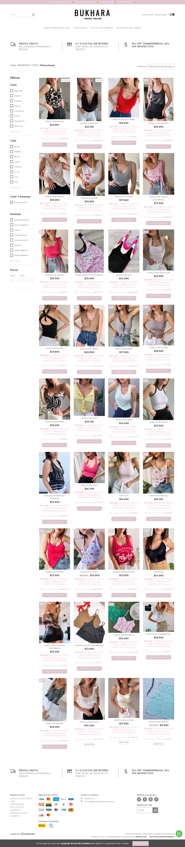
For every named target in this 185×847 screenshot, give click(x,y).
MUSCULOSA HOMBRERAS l (158, 634)
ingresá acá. (141, 837)
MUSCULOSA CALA (89, 485)
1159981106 (89, 798)
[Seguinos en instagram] (139, 799)
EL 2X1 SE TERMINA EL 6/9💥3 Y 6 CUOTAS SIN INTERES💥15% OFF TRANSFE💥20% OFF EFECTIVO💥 (92, 2)
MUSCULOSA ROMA (89, 123)
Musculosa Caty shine (124, 119)
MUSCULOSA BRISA (124, 420)
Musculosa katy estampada (89, 275)
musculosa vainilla (159, 123)
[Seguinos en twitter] (156, 799)
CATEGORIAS (80, 28)
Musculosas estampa (124, 572)
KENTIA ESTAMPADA (159, 496)
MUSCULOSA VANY (89, 418)
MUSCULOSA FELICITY (89, 722)
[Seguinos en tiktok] (150, 799)
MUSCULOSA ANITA (89, 572)
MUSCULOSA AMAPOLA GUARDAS (54, 497)
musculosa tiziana (54, 275)
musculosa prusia (158, 422)
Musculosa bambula (123, 635)
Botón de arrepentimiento (162, 837)
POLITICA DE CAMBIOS (101, 28)
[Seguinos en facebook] (145, 799)
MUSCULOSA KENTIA (55, 572)
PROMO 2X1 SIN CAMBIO (128, 28)
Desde (12, 276)
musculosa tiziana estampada (158, 198)
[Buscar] (33, 14)
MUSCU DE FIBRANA (55, 723)
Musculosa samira (54, 422)
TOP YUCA (123, 496)
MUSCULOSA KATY (124, 275)
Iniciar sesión (161, 15)
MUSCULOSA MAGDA (54, 121)
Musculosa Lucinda (124, 720)
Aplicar (31, 280)
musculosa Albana (54, 196)
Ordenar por (142, 66)
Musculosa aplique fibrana (89, 645)
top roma (158, 572)
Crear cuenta (147, 15)
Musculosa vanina (124, 196)
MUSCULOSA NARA (54, 348)
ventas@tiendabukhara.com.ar (99, 801)
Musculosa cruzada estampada (54, 646)
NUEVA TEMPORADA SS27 (57, 28)
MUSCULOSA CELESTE (158, 722)
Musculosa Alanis (158, 347)
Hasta (22, 276)
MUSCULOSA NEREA (89, 349)
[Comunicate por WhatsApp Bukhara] (179, 833)
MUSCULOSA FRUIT (89, 198)
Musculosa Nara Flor (158, 273)
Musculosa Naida (124, 349)
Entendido (140, 843)
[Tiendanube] (22, 835)
